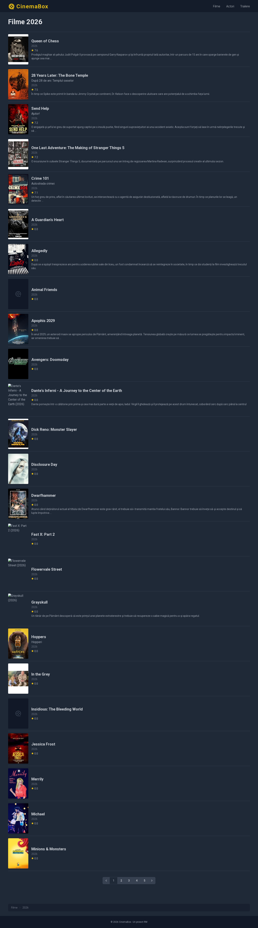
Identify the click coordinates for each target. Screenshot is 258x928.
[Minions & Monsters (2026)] (18, 853)
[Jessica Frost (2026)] (18, 748)
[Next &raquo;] (151, 880)
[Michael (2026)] (18, 818)
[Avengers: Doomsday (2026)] (18, 364)
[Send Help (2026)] (18, 119)
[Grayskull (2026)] (18, 609)
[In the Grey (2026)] (18, 678)
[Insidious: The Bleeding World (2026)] (18, 713)
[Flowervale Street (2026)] (18, 574)
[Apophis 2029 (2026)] (18, 329)
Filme (216, 6)
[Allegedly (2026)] (18, 259)
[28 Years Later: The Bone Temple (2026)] (18, 84)
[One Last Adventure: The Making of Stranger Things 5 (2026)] (18, 154)
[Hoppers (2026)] (18, 643)
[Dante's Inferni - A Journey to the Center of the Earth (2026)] (18, 399)
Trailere (245, 6)
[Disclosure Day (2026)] (18, 469)
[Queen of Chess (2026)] (18, 49)
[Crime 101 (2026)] (18, 189)
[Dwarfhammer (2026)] (18, 504)
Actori (230, 6)
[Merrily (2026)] (18, 783)
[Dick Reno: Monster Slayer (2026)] (18, 434)
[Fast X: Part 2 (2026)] (18, 539)
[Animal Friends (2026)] (18, 294)
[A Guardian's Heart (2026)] (18, 224)
